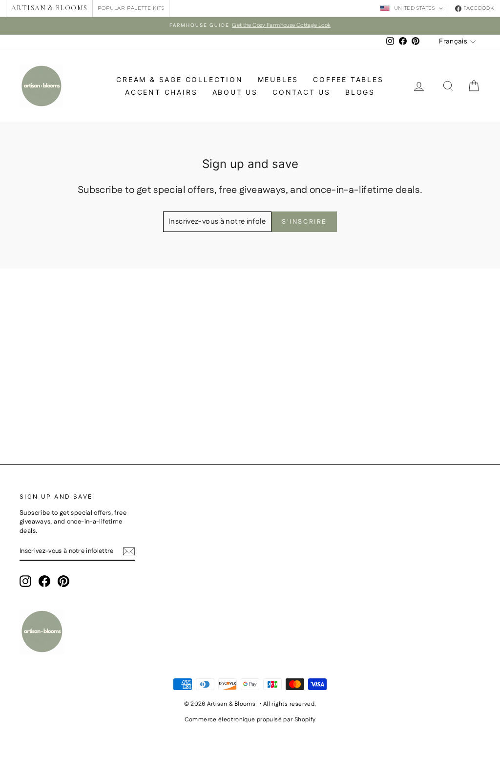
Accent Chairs (161, 92)
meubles (278, 79)
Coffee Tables (348, 79)
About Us (235, 92)
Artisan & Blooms (49, 8)
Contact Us (301, 92)
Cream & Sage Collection (179, 79)
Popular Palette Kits (131, 8)
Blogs (360, 92)
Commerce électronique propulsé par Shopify (250, 719)
